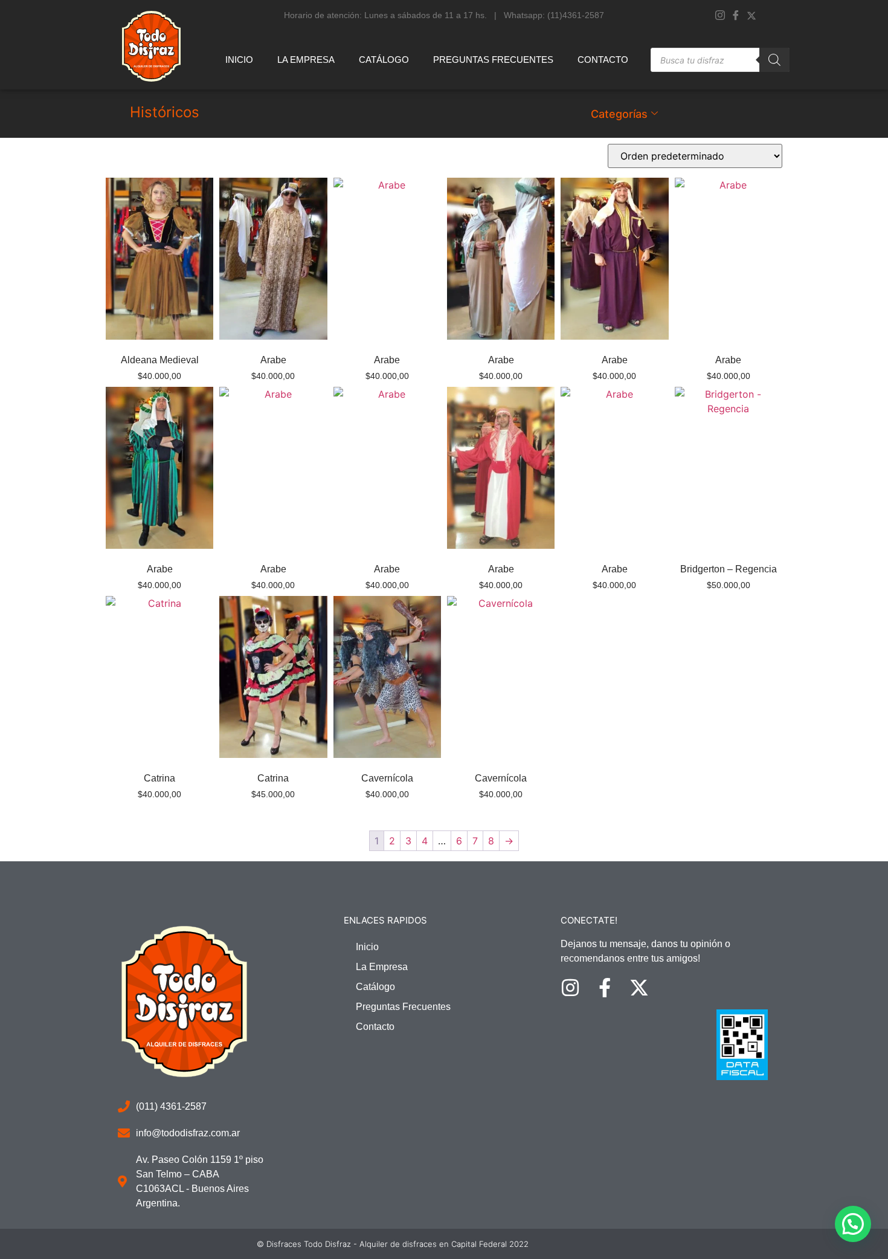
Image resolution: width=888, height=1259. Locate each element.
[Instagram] (720, 15)
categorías (619, 114)
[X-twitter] (639, 987)
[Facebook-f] (604, 987)
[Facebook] (736, 15)
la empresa (306, 59)
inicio (239, 59)
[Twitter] (751, 14)
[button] (853, 1224)
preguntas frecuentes (493, 59)
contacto (603, 59)
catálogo (384, 59)
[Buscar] (774, 60)
